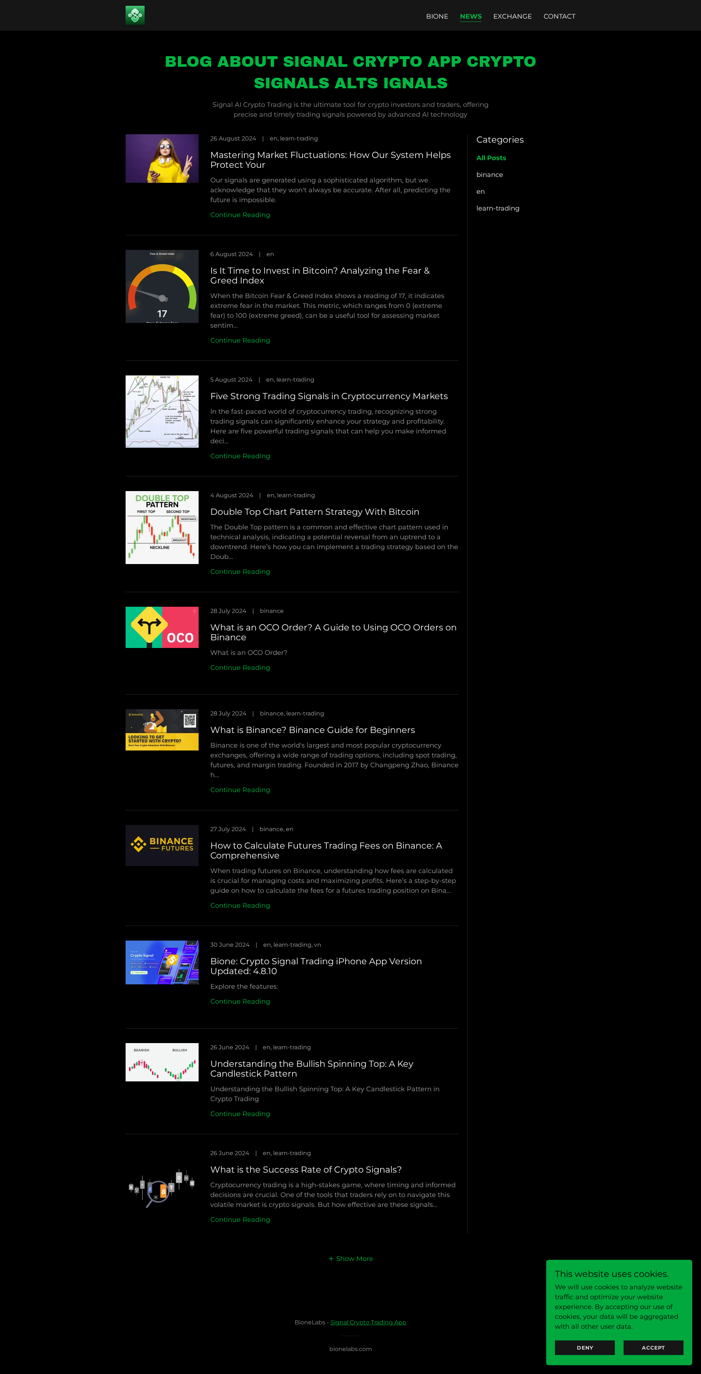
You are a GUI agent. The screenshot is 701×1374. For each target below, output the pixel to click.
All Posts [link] (491, 158)
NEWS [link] (471, 16)
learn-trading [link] (498, 208)
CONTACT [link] (559, 16)
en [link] (480, 192)
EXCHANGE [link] (512, 16)
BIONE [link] (437, 16)
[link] (135, 15)
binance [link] (489, 175)
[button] (350, 1258)
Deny (585, 1347)
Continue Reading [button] (240, 215)
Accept (653, 1347)
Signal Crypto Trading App (368, 1322)
